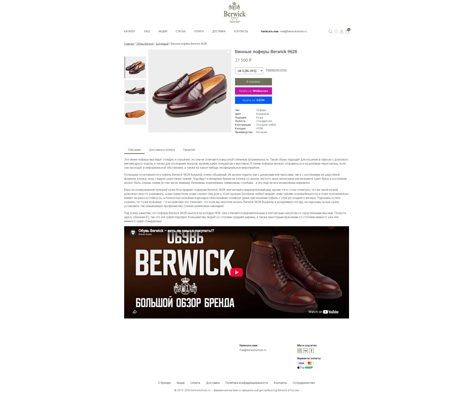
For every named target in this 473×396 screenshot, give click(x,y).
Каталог (129, 31)
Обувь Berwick (145, 43)
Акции (163, 31)
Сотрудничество (304, 383)
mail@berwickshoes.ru (293, 31)
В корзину (253, 81)
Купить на (253, 91)
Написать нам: (270, 31)
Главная (129, 43)
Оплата (199, 31)
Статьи (181, 31)
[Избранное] (336, 31)
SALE (147, 31)
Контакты (241, 31)
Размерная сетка (276, 69)
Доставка (219, 31)
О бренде (164, 383)
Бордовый (162, 43)
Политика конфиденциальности (247, 383)
